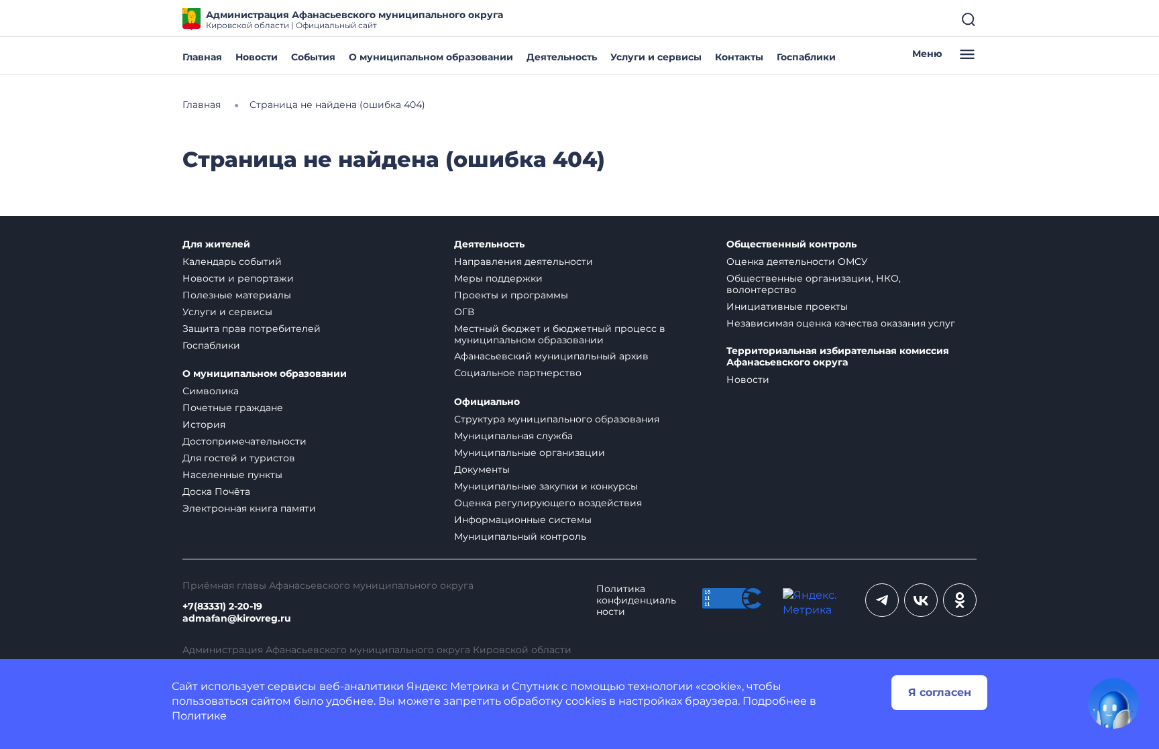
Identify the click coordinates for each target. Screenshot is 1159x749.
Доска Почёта (216, 491)
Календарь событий (232, 261)
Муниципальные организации (529, 453)
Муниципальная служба (513, 436)
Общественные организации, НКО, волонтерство (813, 284)
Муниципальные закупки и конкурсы (546, 486)
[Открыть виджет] (1113, 703)
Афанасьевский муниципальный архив (551, 356)
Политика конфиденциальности (636, 600)
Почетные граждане (232, 408)
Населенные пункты (232, 475)
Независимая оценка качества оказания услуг (840, 323)
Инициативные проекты (787, 306)
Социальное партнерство (518, 373)
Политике (199, 715)
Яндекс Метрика (452, 686)
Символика (210, 391)
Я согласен (939, 692)
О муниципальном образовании (431, 57)
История (203, 424)
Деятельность (562, 57)
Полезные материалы (236, 295)
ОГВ (464, 312)
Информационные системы (523, 520)
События (313, 57)
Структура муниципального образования (556, 419)
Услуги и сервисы (656, 57)
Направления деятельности (523, 261)
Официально (487, 402)
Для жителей (216, 244)
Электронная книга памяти (249, 508)
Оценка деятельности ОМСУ (797, 261)
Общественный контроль (791, 244)
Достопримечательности (244, 441)
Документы (482, 469)
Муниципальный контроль (520, 536)
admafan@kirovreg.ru (236, 618)
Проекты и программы (511, 295)
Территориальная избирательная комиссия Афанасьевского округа (837, 357)
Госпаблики (806, 57)
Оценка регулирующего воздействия (548, 503)
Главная (202, 57)
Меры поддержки (498, 278)
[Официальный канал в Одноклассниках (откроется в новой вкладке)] (960, 600)
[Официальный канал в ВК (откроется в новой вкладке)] (921, 600)
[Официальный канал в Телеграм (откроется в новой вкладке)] (882, 600)
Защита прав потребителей (251, 329)
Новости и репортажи (238, 278)
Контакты (739, 57)
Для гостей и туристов (238, 458)
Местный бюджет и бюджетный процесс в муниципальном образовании (559, 334)
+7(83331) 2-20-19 (222, 606)
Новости (256, 57)
